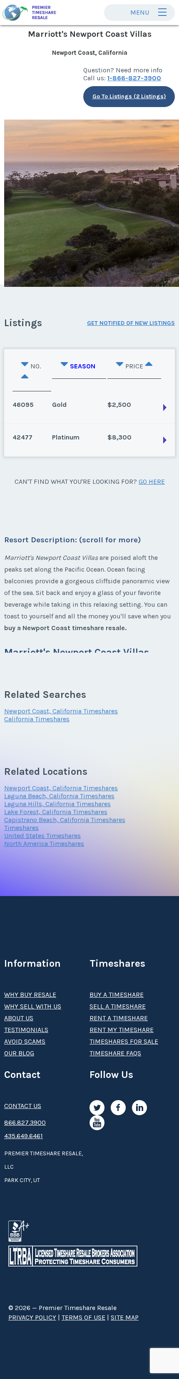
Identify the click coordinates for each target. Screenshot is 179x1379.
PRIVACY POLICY (32, 1317)
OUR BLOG (19, 1053)
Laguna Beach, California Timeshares (59, 796)
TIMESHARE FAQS (115, 1053)
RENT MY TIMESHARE (122, 1030)
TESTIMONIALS (26, 1030)
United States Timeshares (42, 836)
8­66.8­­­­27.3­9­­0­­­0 (25, 1122)
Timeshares (21, 828)
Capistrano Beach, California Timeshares (64, 820)
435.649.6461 (23, 1136)
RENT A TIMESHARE (119, 1018)
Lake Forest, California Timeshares (55, 812)
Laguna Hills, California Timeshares (57, 804)
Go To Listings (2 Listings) (129, 96)
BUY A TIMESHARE (117, 994)
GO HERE (152, 481)
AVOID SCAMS (24, 1041)
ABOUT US (18, 1018)
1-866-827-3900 (134, 78)
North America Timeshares (44, 844)
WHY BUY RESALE (30, 994)
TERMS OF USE (83, 1317)
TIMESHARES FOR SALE (124, 1041)
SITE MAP (125, 1317)
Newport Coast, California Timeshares (61, 711)
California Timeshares (37, 719)
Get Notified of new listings (131, 323)
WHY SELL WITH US (32, 1006)
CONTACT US (22, 1106)
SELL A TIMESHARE (118, 1006)
